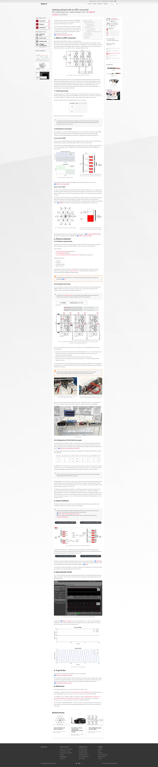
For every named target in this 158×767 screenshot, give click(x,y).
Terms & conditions (113, 763)
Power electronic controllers (66, 749)
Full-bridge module (83, 754)
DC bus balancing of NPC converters (64, 683)
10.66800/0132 (91, 12)
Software (62, 754)
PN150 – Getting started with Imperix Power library (68, 513)
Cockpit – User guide (66, 621)
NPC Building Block (61, 253)
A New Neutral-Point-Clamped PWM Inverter (81, 692)
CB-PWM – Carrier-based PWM (62, 184)
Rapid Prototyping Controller (63, 251)
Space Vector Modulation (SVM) (93, 234)
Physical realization (88, 27)
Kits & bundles (82, 758)
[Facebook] (81, 763)
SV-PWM (60, 202)
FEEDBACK (112, 1)
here (65, 279)
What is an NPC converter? (90, 22)
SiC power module (83, 751)
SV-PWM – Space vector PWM (84, 235)
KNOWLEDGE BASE (105, 1)
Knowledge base (63, 756)
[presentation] (79, 105)
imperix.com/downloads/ (63, 517)
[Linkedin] (77, 763)
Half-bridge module (83, 749)
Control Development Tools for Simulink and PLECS (68, 254)
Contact (100, 758)
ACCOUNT (98, 1)
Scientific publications (103, 754)
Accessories (62, 758)
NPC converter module (84, 756)
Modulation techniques (91, 25)
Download (65, 522)
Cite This (56, 14)
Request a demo (101, 756)
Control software (88, 33)
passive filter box (74, 270)
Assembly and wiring (91, 30)
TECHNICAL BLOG (92, 1)
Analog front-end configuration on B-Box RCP (69, 448)
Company (100, 749)
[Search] (117, 4)
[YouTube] (79, 763)
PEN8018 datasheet (68, 295)
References (87, 38)
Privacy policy (105, 763)
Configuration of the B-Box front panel (94, 31)
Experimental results (89, 34)
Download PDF (64, 14)
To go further (87, 36)
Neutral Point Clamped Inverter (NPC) (64, 34)
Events (99, 751)
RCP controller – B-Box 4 (65, 751)
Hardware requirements (91, 28)
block (99, 561)
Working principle (90, 24)
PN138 (86, 564)
